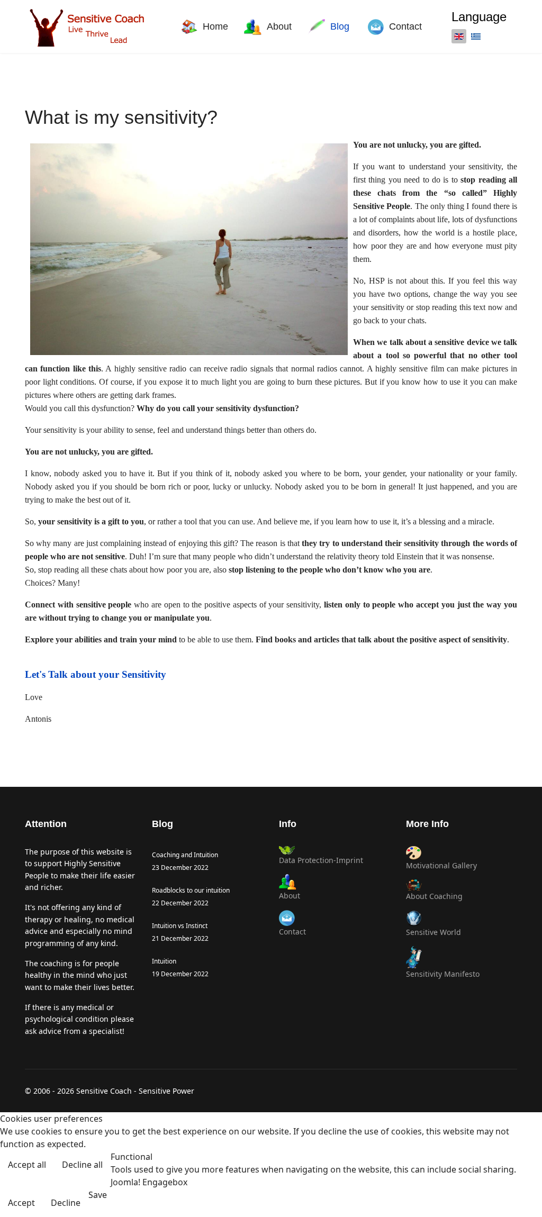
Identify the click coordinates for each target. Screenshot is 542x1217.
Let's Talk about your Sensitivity (95, 674)
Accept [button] (21, 1203)
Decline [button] (65, 1203)
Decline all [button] (82, 1164)
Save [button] (97, 1195)
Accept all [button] (27, 1164)
